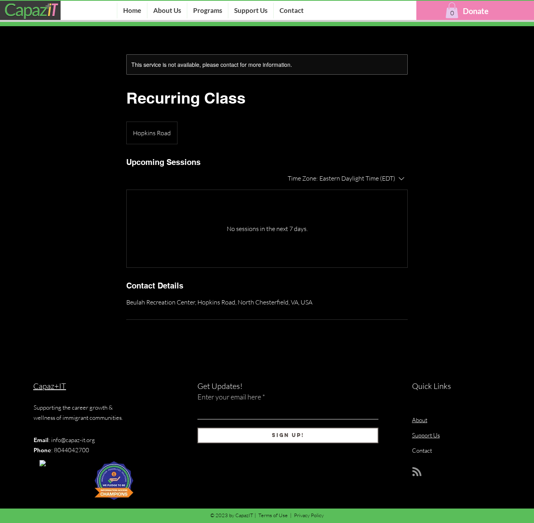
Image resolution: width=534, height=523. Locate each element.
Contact (422, 450)
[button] (452, 10)
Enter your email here (229, 396)
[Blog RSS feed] (416, 472)
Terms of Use (273, 515)
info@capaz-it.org (73, 440)
